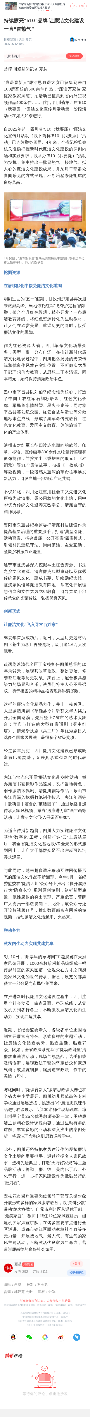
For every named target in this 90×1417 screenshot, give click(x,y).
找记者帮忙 (76, 1272)
